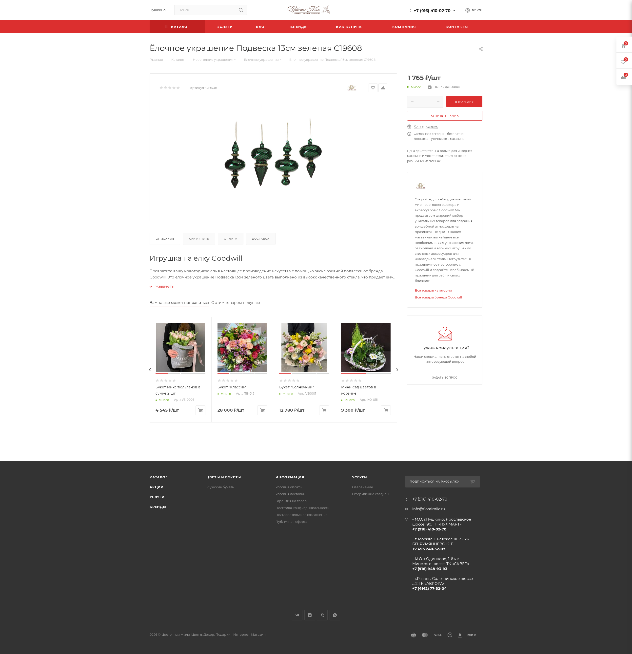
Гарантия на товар (291, 501)
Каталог (159, 477)
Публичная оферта (291, 522)
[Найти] (241, 10)
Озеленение (362, 487)
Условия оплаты (289, 487)
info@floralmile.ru (428, 508)
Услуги (157, 497)
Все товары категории (433, 290)
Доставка (260, 238)
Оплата (230, 238)
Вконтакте (297, 615)
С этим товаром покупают (236, 302)
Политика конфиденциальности (303, 508)
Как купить (199, 238)
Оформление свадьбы (370, 494)
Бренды (158, 507)
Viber (322, 615)
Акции (157, 487)
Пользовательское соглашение (302, 515)
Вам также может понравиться (179, 302)
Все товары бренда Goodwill (438, 297)
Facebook (309, 615)
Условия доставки (290, 494)
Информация (290, 477)
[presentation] (150, 370)
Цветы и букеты (223, 477)
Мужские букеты (220, 487)
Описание (165, 238)
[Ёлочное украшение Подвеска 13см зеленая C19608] (273, 155)
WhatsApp (335, 615)
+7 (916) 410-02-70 (432, 10)
